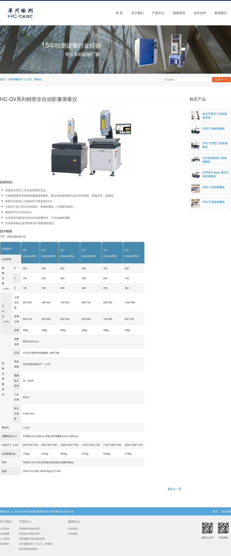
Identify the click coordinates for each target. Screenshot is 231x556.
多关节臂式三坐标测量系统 (214, 115)
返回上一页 (174, 489)
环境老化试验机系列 (29, 533)
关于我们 (137, 12)
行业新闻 (72, 533)
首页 (2, 79)
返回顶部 (226, 511)
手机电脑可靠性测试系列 (32, 538)
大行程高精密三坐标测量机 (214, 159)
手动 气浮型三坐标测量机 (214, 145)
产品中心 (158, 12)
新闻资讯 (179, 12)
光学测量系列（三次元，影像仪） (26, 79)
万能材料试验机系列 (29, 528)
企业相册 (4, 533)
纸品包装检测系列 (28, 548)
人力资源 (4, 538)
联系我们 (4, 543)
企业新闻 (72, 528)
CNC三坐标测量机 (213, 128)
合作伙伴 (200, 12)
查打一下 (222, 79)
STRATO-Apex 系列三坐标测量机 (215, 174)
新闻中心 (74, 521)
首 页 (119, 12)
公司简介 (4, 528)
